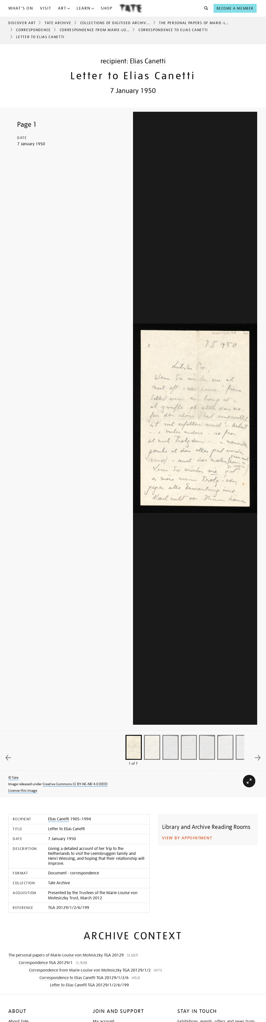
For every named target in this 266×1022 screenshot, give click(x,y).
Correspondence (33, 30)
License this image (22, 790)
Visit (45, 8)
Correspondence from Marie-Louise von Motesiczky (114, 30)
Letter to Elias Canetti (68, 985)
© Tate (13, 777)
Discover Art (22, 23)
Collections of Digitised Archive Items (121, 23)
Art (62, 8)
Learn (84, 8)
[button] (204, 8)
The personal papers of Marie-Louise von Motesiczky (55, 955)
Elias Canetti (148, 61)
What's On (20, 8)
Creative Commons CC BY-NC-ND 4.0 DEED (75, 784)
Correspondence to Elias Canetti (173, 30)
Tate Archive (58, 23)
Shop (106, 8)
